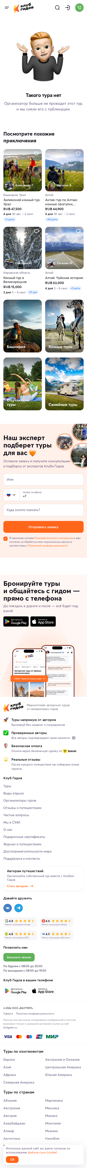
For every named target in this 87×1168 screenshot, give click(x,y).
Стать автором (17, 886)
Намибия (52, 1138)
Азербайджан (14, 1123)
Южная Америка (58, 1075)
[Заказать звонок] (79, 7)
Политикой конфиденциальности (48, 545)
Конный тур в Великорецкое (15, 280)
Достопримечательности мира (27, 851)
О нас (7, 829)
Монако (51, 1116)
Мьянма (51, 1131)
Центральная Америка (63, 1067)
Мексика (52, 1108)
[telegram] (18, 908)
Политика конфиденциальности (35, 1013)
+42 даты (52, 219)
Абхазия (10, 1100)
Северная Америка (18, 1082)
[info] (74, 738)
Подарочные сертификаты (24, 837)
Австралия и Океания (62, 1059)
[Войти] (68, 8)
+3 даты (10, 219)
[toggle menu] (7, 8)
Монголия (53, 1123)
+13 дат (33, 292)
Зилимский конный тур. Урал (22, 202)
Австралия (11, 1108)
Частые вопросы (16, 815)
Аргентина (11, 1138)
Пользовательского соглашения (54, 538)
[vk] (7, 908)
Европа (9, 1059)
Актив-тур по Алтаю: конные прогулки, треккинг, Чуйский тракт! (61, 202)
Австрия (10, 1116)
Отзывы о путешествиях (22, 808)
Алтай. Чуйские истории (64, 278)
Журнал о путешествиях (22, 844)
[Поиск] (57, 8)
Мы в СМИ (11, 822)
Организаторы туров (19, 800)
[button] (9, 494)
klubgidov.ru (10, 1027)
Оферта (8, 1013)
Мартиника (54, 1100)
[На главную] (24, 8)
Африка (9, 1075)
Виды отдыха (13, 793)
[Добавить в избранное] (36, 153)
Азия (7, 1067)
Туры (7, 786)
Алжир (8, 1131)
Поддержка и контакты (21, 858)
